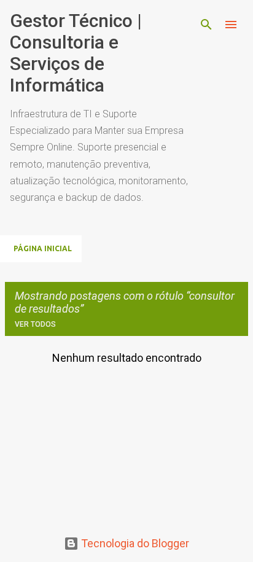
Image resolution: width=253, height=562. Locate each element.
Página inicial (43, 248)
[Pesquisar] (206, 24)
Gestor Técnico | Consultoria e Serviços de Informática (76, 53)
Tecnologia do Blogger (134, 543)
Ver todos (35, 324)
